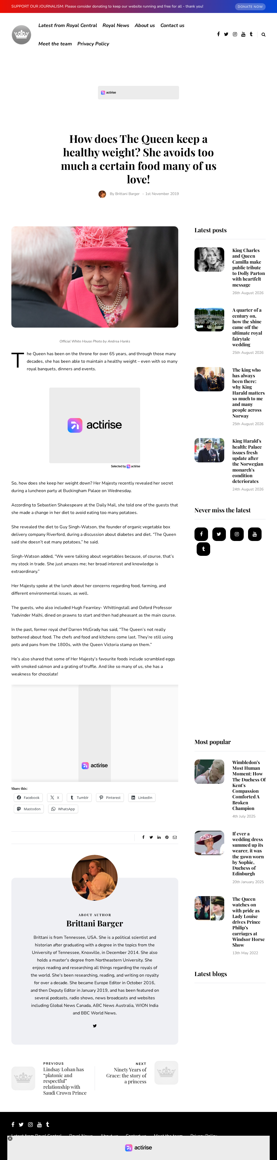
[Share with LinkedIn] (159, 837)
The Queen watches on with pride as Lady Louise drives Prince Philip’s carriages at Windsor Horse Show (248, 922)
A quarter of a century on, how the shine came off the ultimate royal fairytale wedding (247, 327)
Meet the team (55, 44)
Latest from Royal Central (67, 25)
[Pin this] (167, 837)
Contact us (172, 25)
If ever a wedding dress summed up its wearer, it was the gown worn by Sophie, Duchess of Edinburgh (248, 854)
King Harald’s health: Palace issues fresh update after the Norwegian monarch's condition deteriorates (247, 461)
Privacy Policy (93, 44)
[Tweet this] (151, 837)
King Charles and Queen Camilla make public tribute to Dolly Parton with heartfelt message (248, 267)
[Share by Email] (175, 837)
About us (145, 25)
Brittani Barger (127, 193)
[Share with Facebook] (143, 837)
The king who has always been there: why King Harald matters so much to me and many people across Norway (248, 393)
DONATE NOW (250, 7)
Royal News (116, 25)
